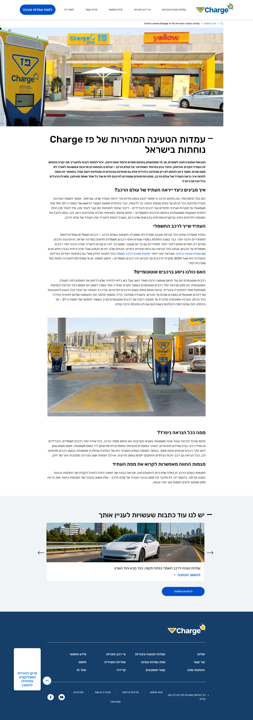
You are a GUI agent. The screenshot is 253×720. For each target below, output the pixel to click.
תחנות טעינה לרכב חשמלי (133, 253)
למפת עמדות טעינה (37, 10)
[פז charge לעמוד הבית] (126, 630)
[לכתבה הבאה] (41, 553)
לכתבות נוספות (183, 591)
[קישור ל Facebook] (50, 697)
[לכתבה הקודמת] (210, 553)
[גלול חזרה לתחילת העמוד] (47, 680)
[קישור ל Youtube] (62, 697)
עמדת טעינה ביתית (188, 253)
